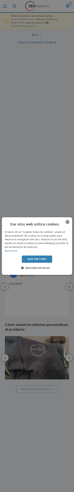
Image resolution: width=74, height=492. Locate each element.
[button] (37, 268)
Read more (11, 250)
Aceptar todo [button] (37, 259)
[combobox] (67, 222)
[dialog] (37, 246)
